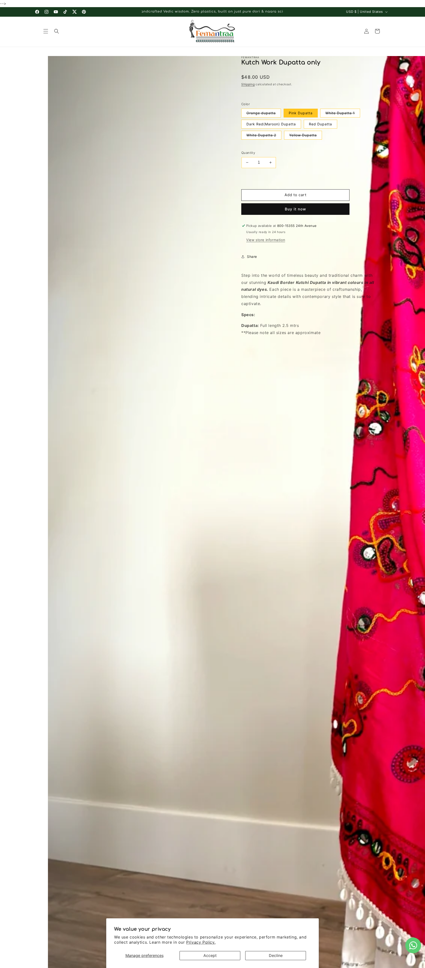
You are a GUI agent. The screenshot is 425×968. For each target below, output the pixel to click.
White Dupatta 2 (263, 136)
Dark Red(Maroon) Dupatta (271, 124)
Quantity (248, 153)
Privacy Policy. (200, 942)
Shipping (248, 84)
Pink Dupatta (301, 113)
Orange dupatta (263, 114)
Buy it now (295, 209)
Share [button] (252, 256)
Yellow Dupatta (305, 136)
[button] (45, 31)
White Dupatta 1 (342, 114)
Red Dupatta (320, 124)
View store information (265, 240)
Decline (276, 955)
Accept (210, 955)
